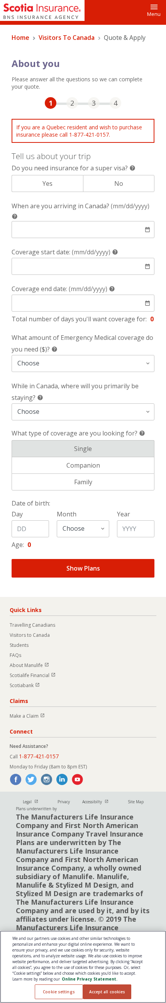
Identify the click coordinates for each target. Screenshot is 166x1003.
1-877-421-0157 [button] (39, 756)
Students (19, 645)
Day (17, 514)
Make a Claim (31, 716)
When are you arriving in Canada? (80, 206)
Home (20, 37)
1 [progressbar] (51, 103)
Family (114, 482)
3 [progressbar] (94, 103)
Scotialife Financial (36, 675)
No (134, 183)
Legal (34, 801)
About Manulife (33, 665)
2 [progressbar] (72, 103)
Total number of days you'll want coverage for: (79, 319)
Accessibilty (98, 801)
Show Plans (83, 568)
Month (66, 514)
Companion (110, 465)
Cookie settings (59, 991)
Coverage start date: (61, 252)
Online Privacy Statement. (89, 979)
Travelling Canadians (32, 625)
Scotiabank (28, 685)
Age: (18, 544)
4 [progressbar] (115, 103)
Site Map (136, 801)
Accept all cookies (107, 991)
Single (114, 448)
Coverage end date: (59, 289)
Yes (62, 183)
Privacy (64, 801)
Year (123, 514)
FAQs (15, 655)
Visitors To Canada (67, 37)
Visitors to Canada (30, 635)
